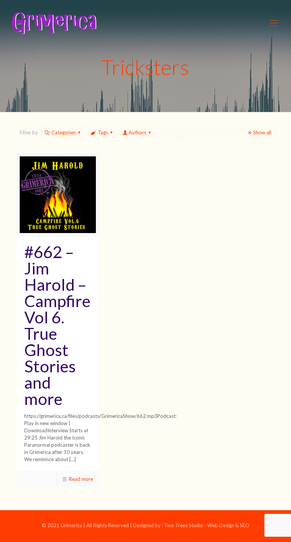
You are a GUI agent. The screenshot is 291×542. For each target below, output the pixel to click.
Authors (137, 132)
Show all (262, 132)
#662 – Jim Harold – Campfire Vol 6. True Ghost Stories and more (57, 325)
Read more (81, 479)
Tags (103, 132)
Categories (64, 132)
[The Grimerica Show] (53, 23)
